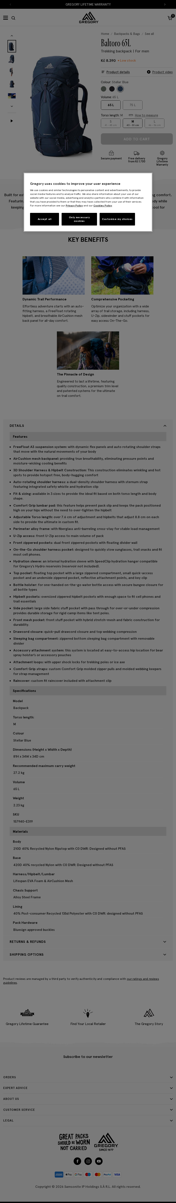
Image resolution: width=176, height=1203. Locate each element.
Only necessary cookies (79, 219)
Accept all (45, 219)
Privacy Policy (74, 205)
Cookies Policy (102, 205)
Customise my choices (117, 219)
